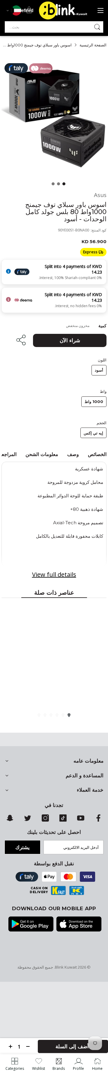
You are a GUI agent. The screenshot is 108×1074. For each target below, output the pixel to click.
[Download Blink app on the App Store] (78, 925)
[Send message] (97, 27)
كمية (102, 325)
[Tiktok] (63, 820)
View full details (54, 574)
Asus (100, 195)
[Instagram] (45, 820)
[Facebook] (98, 820)
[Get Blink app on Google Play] (30, 925)
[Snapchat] (10, 820)
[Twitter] (27, 820)
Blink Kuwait (66, 967)
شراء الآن (70, 340)
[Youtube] (80, 820)
